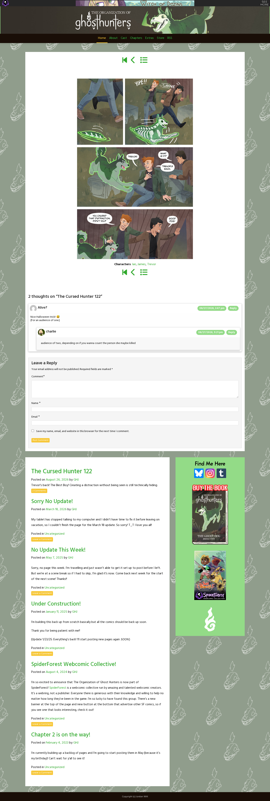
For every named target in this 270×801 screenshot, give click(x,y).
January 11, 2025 (56, 611)
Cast (124, 38)
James (142, 264)
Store (160, 38)
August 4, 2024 (56, 672)
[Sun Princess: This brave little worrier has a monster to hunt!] (210, 571)
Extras (149, 38)
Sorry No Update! (52, 501)
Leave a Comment (42, 539)
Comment (37, 377)
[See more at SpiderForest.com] (264, 3)
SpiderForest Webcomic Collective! (73, 664)
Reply (233, 308)
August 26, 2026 (57, 479)
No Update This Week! (58, 550)
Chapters (136, 38)
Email (34, 417)
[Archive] (144, 60)
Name (34, 403)
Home (102, 38)
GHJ (76, 479)
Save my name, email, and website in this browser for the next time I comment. (82, 431)
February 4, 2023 (57, 742)
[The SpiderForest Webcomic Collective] (5, 3)
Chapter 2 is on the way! (60, 735)
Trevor (151, 264)
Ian (134, 264)
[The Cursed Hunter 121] (133, 60)
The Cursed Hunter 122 (61, 472)
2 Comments (39, 491)
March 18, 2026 (56, 509)
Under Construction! (56, 604)
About (113, 38)
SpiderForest (57, 687)
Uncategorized (54, 533)
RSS (169, 38)
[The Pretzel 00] (124, 60)
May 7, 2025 (54, 557)
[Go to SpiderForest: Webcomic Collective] (210, 596)
